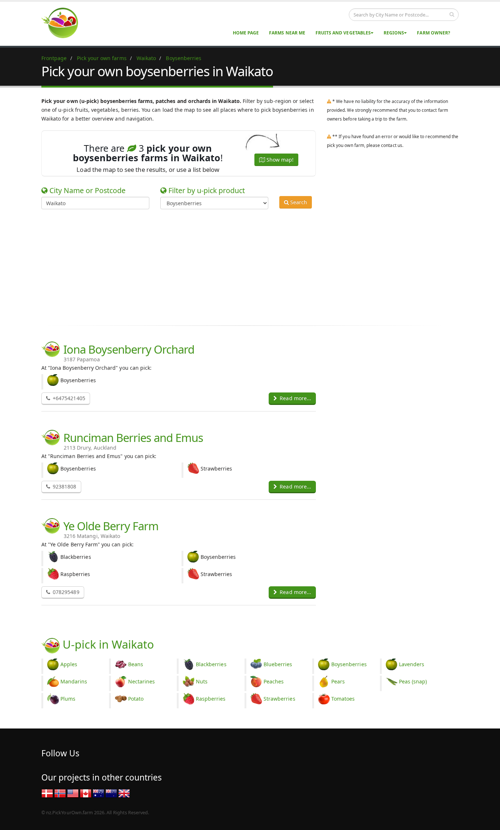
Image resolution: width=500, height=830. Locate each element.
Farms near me (287, 33)
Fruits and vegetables (343, 33)
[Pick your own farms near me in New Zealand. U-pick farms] (64, 22)
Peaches (274, 681)
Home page (246, 33)
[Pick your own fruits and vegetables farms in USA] (73, 793)
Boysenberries (349, 664)
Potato (135, 698)
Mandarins (73, 681)
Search (298, 202)
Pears (338, 681)
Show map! (279, 159)
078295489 (65, 592)
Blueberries (278, 664)
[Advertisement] (244, 266)
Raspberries (211, 698)
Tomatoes (343, 698)
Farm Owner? (433, 33)
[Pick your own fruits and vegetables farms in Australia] (98, 793)
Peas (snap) (413, 681)
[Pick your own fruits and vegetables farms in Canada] (86, 793)
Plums (67, 698)
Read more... (294, 398)
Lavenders (411, 664)
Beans (135, 664)
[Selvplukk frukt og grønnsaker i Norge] (60, 793)
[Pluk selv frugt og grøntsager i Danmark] (47, 793)
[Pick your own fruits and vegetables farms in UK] (124, 793)
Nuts (202, 681)
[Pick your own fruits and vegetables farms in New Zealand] (111, 793)
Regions (394, 33)
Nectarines (141, 681)
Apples (68, 664)
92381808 (63, 486)
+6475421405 (68, 398)
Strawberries (279, 698)
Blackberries (211, 664)
